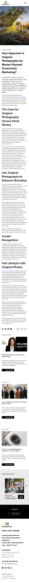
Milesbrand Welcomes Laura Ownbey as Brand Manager (13, 355)
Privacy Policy (7, 574)
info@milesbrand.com (9, 563)
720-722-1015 (5, 556)
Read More (9, 370)
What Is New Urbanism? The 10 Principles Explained (11, 496)
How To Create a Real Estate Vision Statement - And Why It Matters (12, 450)
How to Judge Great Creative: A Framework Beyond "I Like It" (14, 402)
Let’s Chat (15, 513)
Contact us (20, 320)
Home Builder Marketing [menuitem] (10, 535)
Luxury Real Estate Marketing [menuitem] (12, 543)
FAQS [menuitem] (3, 545)
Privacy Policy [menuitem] (11, 545)
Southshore (15, 206)
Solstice (15, 214)
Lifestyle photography (8, 271)
